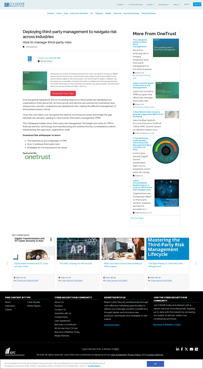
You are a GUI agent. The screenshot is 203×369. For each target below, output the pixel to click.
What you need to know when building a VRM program (123, 265)
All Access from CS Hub (66, 328)
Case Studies (33, 302)
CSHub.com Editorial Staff (49, 58)
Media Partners (62, 336)
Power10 (59, 306)
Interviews (10, 306)
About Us (59, 302)
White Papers (33, 306)
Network (117, 13)
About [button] (176, 5)
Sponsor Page (137, 218)
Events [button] (150, 5)
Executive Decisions (79, 13)
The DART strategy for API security (75, 263)
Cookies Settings (154, 354)
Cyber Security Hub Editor (72, 280)
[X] (187, 350)
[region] (101, 364)
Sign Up (197, 4)
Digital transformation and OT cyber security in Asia (31, 265)
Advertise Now (111, 325)
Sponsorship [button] (163, 5)
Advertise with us (63, 313)
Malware (99, 13)
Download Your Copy (63, 93)
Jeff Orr (149, 213)
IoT (91, 13)
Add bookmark (31, 47)
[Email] (192, 350)
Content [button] (120, 5)
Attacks (50, 13)
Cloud (58, 13)
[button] (7, 263)
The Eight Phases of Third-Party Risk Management (166, 265)
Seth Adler (151, 133)
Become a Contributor (66, 324)
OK (155, 364)
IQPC (116, 349)
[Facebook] (182, 350)
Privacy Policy (134, 354)
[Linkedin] (178, 350)
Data (66, 13)
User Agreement (62, 321)
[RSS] (196, 350)
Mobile (108, 13)
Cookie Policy (61, 317)
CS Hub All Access (136, 5)
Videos (8, 309)
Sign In (186, 4)
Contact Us (60, 309)
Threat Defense (149, 13)
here (84, 86)
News (7, 302)
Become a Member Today (67, 332)
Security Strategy (131, 13)
